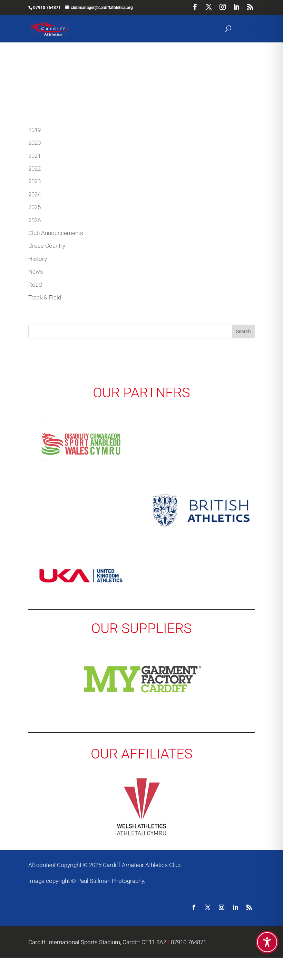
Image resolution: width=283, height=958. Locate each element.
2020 (34, 142)
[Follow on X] (207, 907)
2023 (34, 181)
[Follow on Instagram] (221, 907)
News (35, 271)
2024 (34, 194)
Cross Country (46, 245)
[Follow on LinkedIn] (235, 907)
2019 (34, 129)
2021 (34, 155)
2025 (34, 207)
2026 (34, 220)
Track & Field (44, 297)
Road (35, 284)
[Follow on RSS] (249, 907)
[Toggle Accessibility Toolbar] (267, 942)
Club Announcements (55, 233)
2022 (34, 168)
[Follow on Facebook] (193, 907)
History (37, 258)
